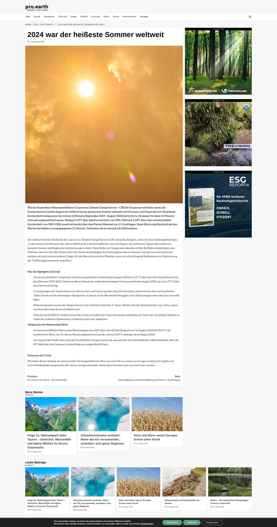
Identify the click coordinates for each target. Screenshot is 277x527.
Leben (27, 16)
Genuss (116, 16)
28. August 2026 (88, 447)
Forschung (95, 16)
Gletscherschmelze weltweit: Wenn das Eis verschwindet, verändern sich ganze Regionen (102, 439)
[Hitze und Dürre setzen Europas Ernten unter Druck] (157, 414)
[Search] (250, 16)
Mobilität (83, 16)
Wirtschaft (62, 16)
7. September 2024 (37, 42)
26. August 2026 (172, 507)
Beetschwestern (129, 16)
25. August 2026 (218, 507)
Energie (73, 16)
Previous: (46, 378)
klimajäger (144, 16)
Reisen (106, 16)
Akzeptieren (172, 522)
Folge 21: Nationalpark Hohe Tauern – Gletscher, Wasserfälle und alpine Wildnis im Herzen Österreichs (46, 503)
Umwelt (37, 16)
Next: (149, 378)
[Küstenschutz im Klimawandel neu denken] (184, 481)
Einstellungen (147, 524)
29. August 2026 (35, 451)
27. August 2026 (142, 443)
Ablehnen (191, 522)
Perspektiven (49, 16)
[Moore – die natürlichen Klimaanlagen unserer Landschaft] (230, 481)
